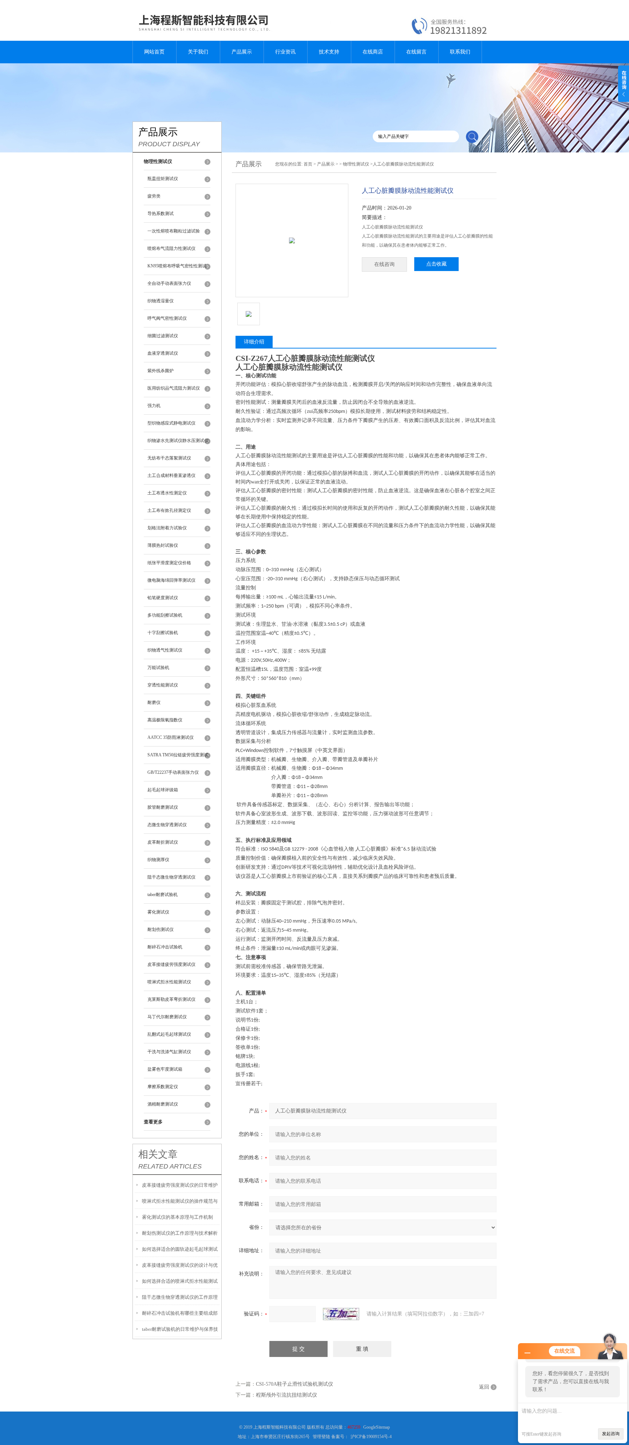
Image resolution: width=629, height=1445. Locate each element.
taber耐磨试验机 (162, 894)
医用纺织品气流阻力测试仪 (173, 388)
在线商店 (373, 52)
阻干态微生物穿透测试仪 (171, 877)
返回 (484, 1387)
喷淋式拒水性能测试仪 (169, 981)
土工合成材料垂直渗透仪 (171, 475)
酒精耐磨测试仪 (162, 1104)
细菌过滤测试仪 (162, 335)
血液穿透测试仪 (162, 353)
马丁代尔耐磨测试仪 (167, 1016)
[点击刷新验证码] (341, 1314)
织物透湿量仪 (160, 300)
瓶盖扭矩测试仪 (162, 178)
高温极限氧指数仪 (164, 719)
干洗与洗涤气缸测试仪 (169, 1051)
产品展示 (242, 52)
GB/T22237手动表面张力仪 (173, 772)
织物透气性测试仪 (164, 650)
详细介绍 (254, 342)
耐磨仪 (154, 702)
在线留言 (416, 52)
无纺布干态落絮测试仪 (169, 458)
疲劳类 (154, 196)
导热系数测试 (160, 213)
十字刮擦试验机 (162, 632)
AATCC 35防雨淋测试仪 (170, 737)
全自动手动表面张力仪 (169, 283)
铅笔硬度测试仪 (162, 597)
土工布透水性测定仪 (167, 492)
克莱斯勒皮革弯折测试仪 (171, 999)
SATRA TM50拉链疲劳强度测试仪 (177, 758)
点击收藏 (436, 264)
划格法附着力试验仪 (167, 527)
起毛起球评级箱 (162, 789)
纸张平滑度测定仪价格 (169, 562)
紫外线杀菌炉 (160, 370)
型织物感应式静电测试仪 (171, 423)
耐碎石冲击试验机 (164, 947)
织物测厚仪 (158, 859)
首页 (308, 164)
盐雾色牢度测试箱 (164, 1069)
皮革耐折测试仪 (162, 842)
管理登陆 (321, 1436)
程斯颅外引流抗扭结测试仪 (286, 1395)
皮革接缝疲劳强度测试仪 (171, 964)
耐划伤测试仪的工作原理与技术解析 (180, 1233)
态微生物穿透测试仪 (167, 824)
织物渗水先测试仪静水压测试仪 (178, 440)
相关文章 (158, 1154)
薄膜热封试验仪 (162, 545)
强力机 (154, 405)
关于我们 (198, 52)
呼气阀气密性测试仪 (167, 318)
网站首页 (154, 52)
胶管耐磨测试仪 (162, 807)
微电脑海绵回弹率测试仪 (171, 580)
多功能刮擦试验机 (164, 615)
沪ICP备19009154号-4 (371, 1436)
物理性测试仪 (356, 164)
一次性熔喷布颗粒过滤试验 (173, 231)
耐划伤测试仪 (160, 929)
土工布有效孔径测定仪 (169, 510)
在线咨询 (384, 264)
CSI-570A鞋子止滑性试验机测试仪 (294, 1384)
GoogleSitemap (376, 1427)
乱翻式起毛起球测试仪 (169, 1034)
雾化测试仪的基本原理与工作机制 (177, 1217)
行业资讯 (285, 52)
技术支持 (329, 52)
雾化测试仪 (158, 912)
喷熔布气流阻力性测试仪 (171, 248)
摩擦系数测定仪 (162, 1086)
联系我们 (460, 52)
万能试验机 (158, 667)
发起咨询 (611, 1433)
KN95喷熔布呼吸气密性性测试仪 (176, 269)
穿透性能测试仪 (162, 685)
